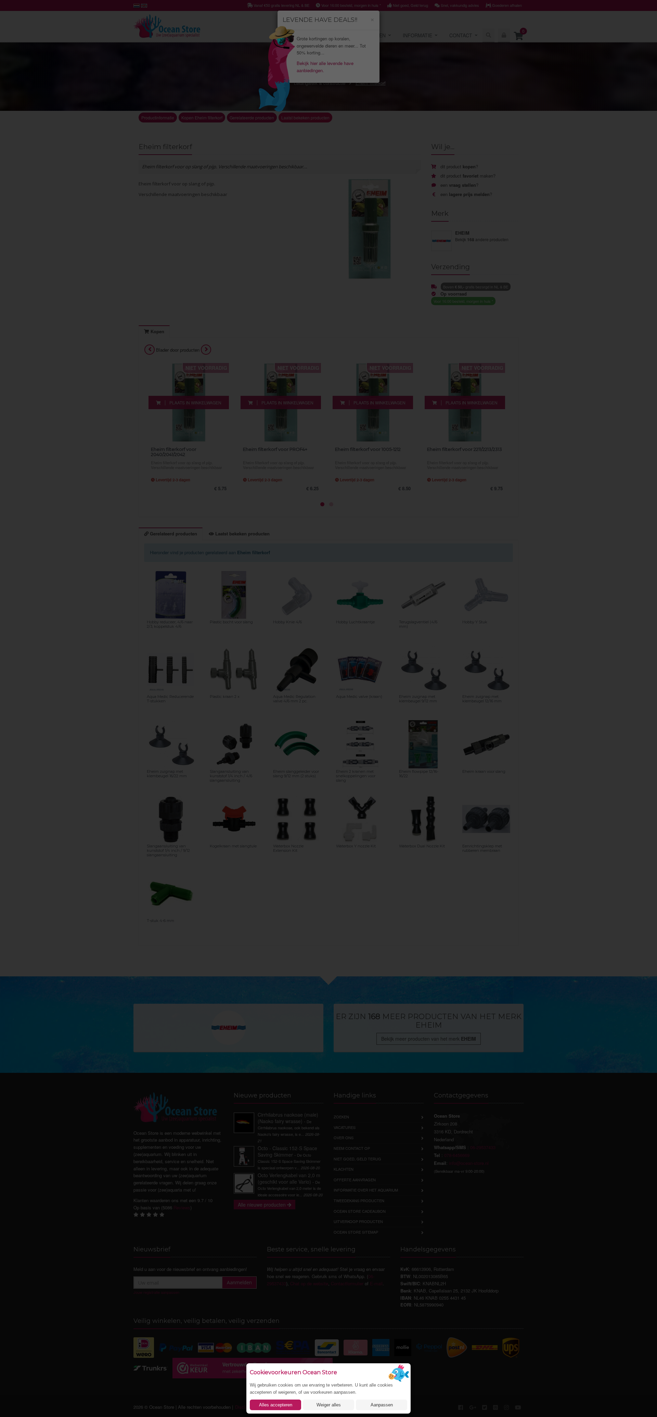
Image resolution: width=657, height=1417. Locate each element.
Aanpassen (382, 1404)
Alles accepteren (275, 1404)
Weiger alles (329, 1404)
